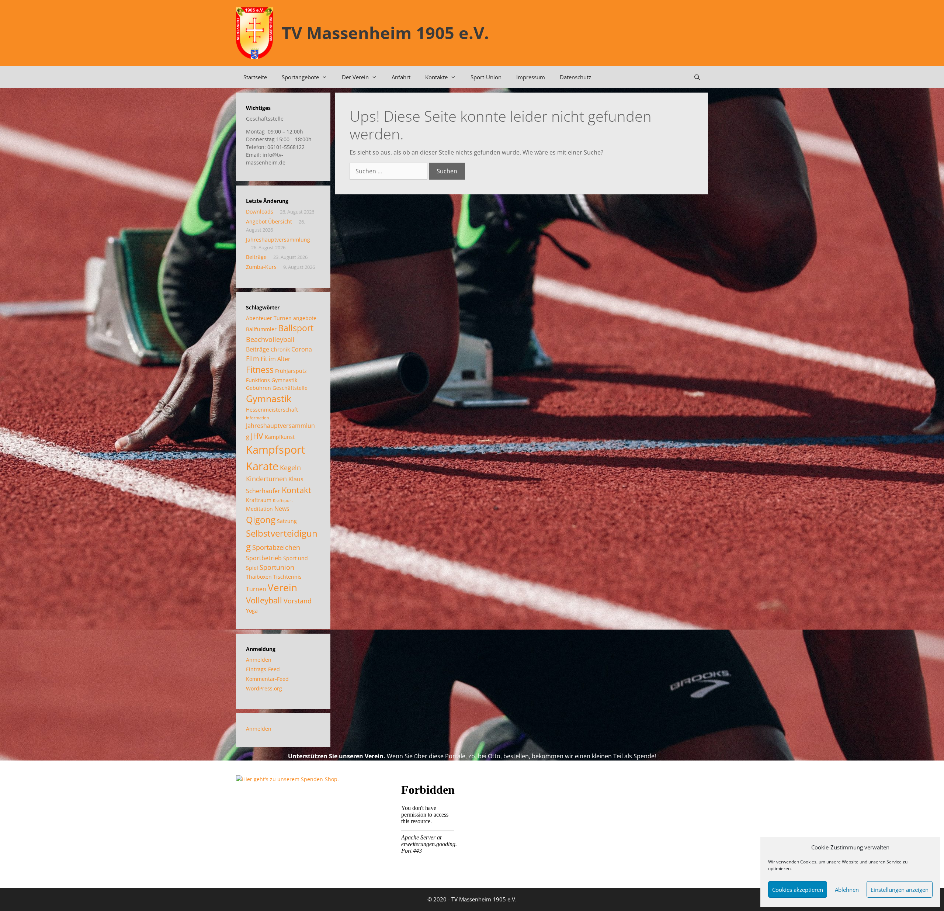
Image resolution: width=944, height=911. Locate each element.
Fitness (260, 369)
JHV (257, 436)
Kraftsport (283, 500)
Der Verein (355, 77)
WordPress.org (264, 688)
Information (257, 417)
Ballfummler (261, 329)
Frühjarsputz (291, 370)
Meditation (259, 508)
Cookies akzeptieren (797, 889)
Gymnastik (268, 398)
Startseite (255, 77)
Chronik (280, 349)
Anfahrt (401, 77)
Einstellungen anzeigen (900, 889)
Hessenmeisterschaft (272, 409)
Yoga (252, 610)
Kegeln (290, 467)
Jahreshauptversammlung (278, 239)
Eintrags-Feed (263, 669)
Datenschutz (575, 77)
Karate (262, 466)
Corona (301, 349)
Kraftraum (258, 499)
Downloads (259, 211)
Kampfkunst (280, 436)
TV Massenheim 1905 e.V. (385, 32)
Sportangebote (300, 77)
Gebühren (258, 387)
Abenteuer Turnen (269, 318)
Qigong (260, 519)
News (281, 509)
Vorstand (298, 600)
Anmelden (258, 659)
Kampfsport (275, 449)
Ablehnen (847, 889)
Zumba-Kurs (261, 266)
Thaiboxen (259, 576)
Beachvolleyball (270, 339)
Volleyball (264, 600)
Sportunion (277, 567)
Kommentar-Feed (267, 678)
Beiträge (256, 256)
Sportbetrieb (264, 558)
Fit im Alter (276, 359)
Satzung (287, 520)
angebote (304, 318)
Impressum (530, 77)
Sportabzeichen (276, 547)
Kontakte (436, 77)
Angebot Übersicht (269, 221)
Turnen (256, 589)
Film (252, 358)
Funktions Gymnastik (271, 380)
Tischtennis (287, 576)
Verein (282, 587)
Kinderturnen (266, 478)
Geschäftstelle (290, 387)
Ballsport (295, 328)
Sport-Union (486, 77)
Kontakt (296, 490)
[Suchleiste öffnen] (697, 77)
